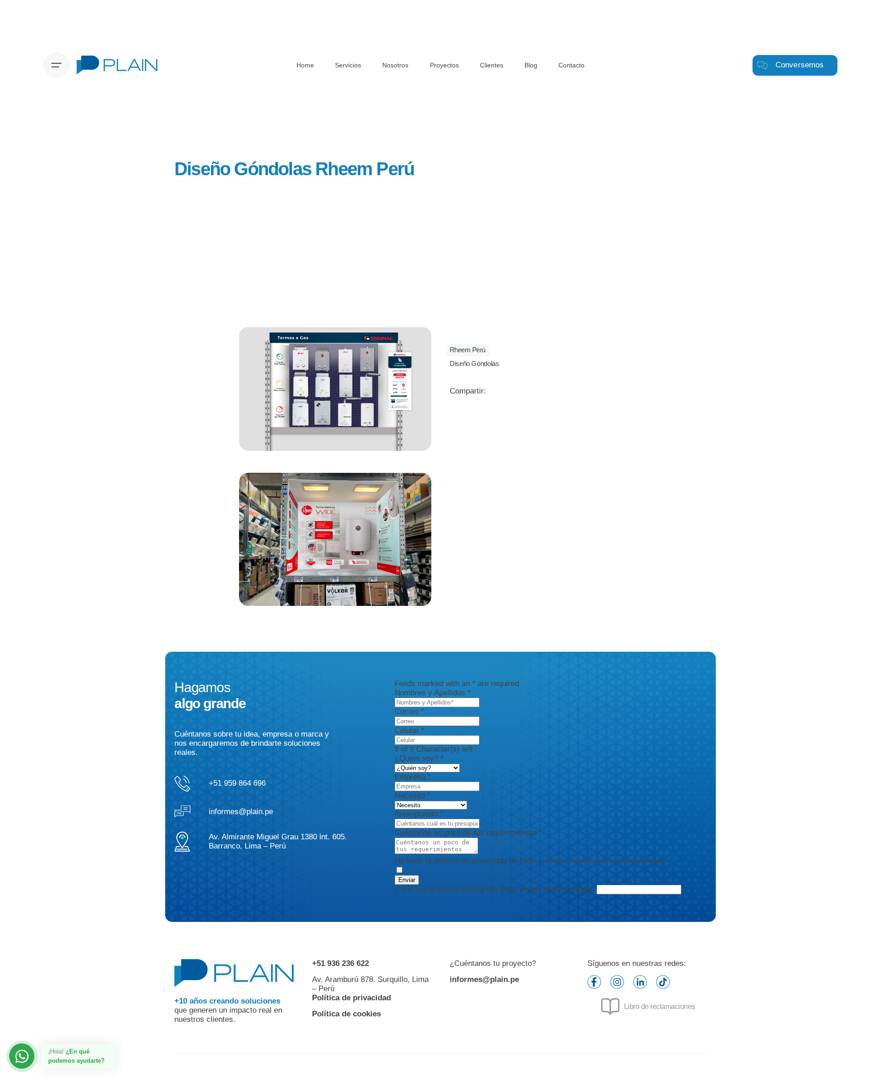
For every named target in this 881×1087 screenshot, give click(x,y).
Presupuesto (419, 814)
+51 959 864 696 (237, 783)
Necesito (412, 795)
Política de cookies (346, 1013)
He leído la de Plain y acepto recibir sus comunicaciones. (533, 860)
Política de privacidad (351, 997)
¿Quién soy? (419, 758)
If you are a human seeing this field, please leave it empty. (496, 889)
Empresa (413, 776)
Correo (409, 711)
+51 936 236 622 (340, 963)
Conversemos (799, 65)
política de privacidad (470, 860)
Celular (409, 730)
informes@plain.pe (241, 811)
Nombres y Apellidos (433, 692)
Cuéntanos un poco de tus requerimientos (469, 832)
